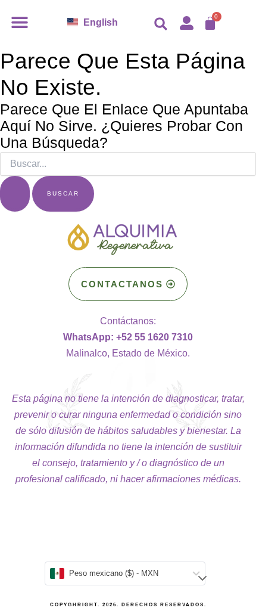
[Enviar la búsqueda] (15, 194)
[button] (19, 21)
